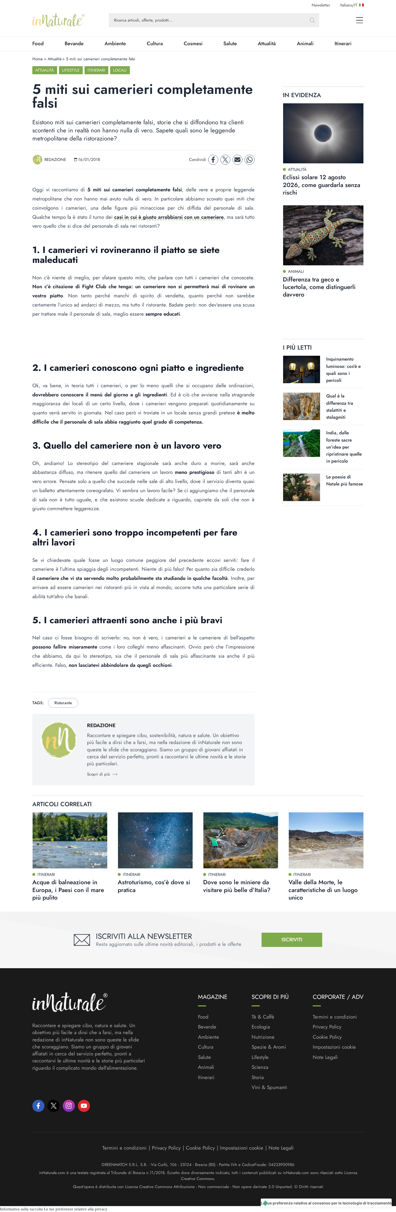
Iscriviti (292, 939)
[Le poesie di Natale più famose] (301, 487)
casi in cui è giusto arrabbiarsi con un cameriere (168, 217)
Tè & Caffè (263, 1016)
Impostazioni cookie (334, 1047)
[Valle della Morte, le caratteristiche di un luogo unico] (326, 840)
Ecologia (261, 1026)
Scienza (260, 1067)
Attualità (267, 43)
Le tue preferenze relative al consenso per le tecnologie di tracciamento (326, 1203)
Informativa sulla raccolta (21, 1209)
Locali (120, 70)
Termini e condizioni (335, 1016)
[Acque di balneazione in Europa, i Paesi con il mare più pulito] (69, 840)
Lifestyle (70, 70)
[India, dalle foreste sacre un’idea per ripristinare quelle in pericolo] (301, 443)
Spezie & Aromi (269, 1047)
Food (38, 43)
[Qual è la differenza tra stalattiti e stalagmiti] (301, 406)
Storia (258, 1077)
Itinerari (343, 43)
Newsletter (321, 5)
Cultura (155, 43)
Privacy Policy (327, 1026)
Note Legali (325, 1057)
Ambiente (115, 43)
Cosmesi (193, 43)
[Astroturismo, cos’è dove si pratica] (155, 840)
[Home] (58, 20)
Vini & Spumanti (269, 1087)
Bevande (74, 43)
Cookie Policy (327, 1037)
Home (37, 59)
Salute (230, 43)
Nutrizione (263, 1037)
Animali (305, 43)
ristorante (63, 703)
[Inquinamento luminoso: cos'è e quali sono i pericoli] (301, 369)
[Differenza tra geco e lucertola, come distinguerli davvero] (323, 235)
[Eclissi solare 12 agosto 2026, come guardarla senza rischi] (323, 133)
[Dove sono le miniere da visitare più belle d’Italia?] (240, 840)
